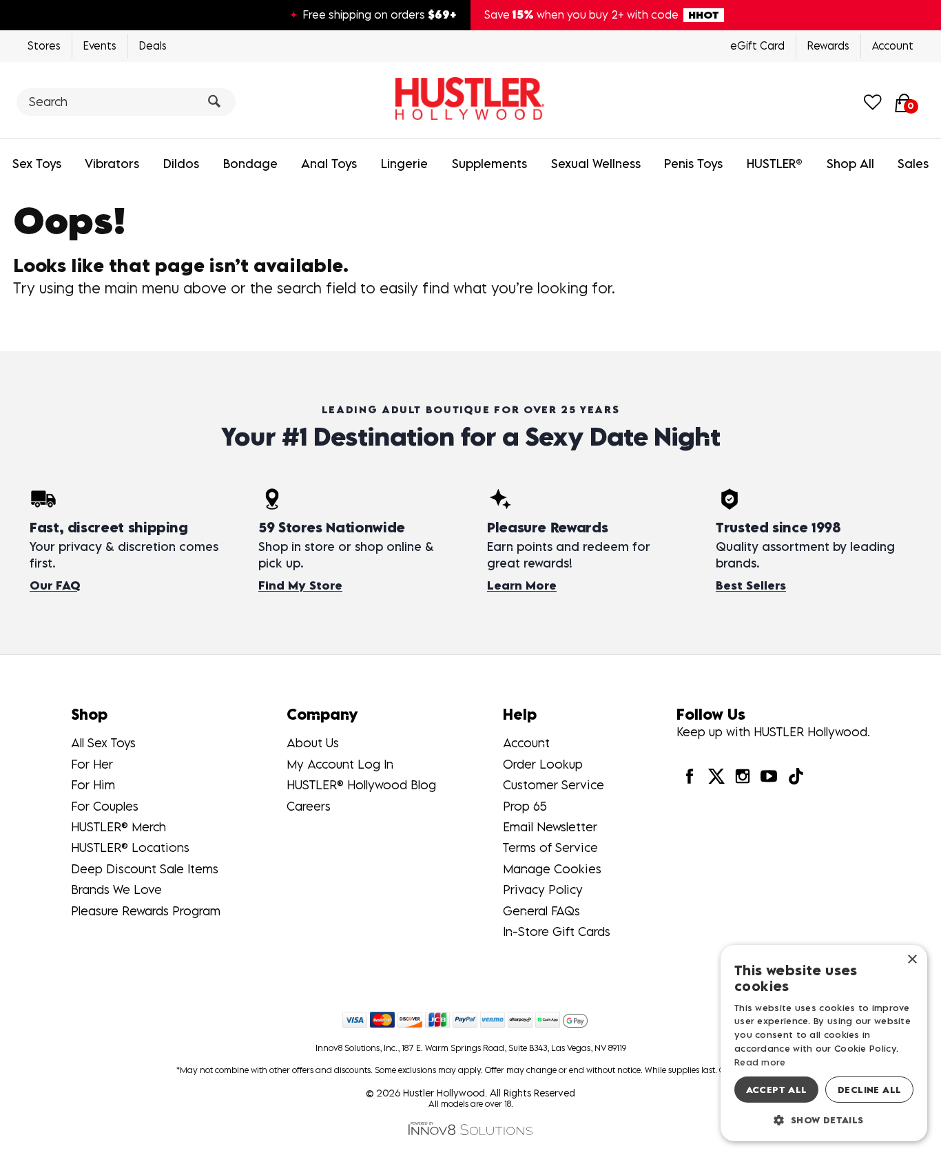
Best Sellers (751, 585)
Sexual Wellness (596, 163)
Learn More (522, 585)
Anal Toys (329, 163)
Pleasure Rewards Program (145, 911)
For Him (93, 785)
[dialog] (824, 1043)
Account (892, 45)
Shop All (850, 163)
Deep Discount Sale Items (144, 869)
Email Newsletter (550, 827)
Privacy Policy (543, 889)
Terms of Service (550, 847)
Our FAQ (55, 585)
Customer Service (553, 785)
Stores (44, 45)
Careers (309, 806)
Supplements (489, 163)
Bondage (250, 163)
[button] (823, 1119)
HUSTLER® (775, 163)
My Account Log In (340, 764)
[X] (716, 775)
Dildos (181, 163)
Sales (913, 163)
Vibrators (112, 163)
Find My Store (300, 585)
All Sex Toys (103, 743)
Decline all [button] (869, 1089)
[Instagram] (743, 775)
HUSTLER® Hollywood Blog (361, 785)
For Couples (104, 806)
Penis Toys (693, 163)
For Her (92, 764)
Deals (153, 45)
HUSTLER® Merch (118, 827)
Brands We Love (116, 889)
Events (99, 45)
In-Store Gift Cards (556, 931)
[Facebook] (689, 775)
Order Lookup (543, 764)
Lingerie (404, 163)
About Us (313, 743)
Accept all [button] (776, 1089)
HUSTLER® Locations (130, 847)
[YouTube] (769, 775)
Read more (760, 1062)
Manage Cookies (552, 869)
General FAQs (541, 911)
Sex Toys (36, 163)
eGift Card (757, 45)
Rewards (828, 45)
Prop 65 (525, 806)
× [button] (912, 960)
